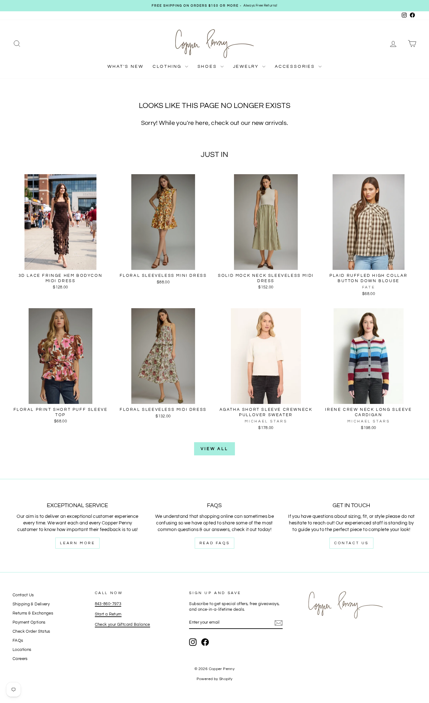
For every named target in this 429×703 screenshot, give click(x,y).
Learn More (77, 543)
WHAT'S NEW (125, 66)
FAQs (18, 641)
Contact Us (351, 543)
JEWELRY (247, 66)
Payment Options (29, 622)
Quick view (60, 263)
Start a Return (108, 614)
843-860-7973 (108, 604)
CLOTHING (168, 66)
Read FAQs (214, 543)
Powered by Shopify (215, 679)
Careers (20, 659)
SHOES (208, 66)
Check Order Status (31, 632)
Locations (22, 650)
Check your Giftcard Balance (122, 625)
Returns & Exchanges (33, 613)
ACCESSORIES (296, 66)
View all (214, 449)
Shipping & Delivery (31, 604)
